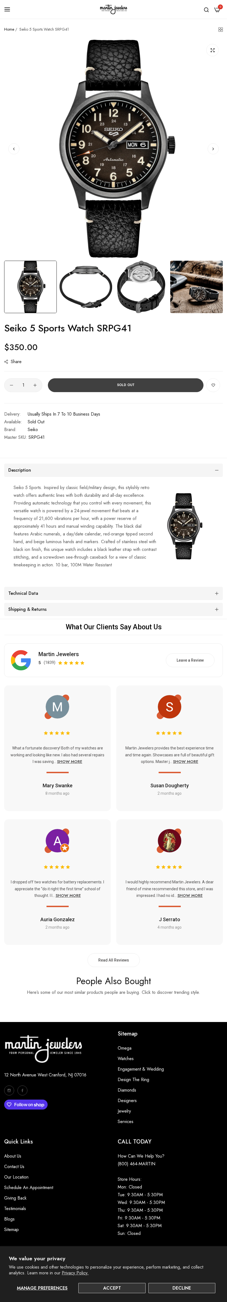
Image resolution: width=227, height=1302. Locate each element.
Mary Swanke (58, 785)
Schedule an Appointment (28, 1187)
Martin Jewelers (58, 654)
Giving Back (15, 1198)
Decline (181, 1288)
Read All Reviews (113, 960)
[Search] (206, 9)
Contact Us (14, 1166)
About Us (12, 1156)
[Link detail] (9, 1090)
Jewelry (124, 1111)
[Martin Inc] (113, 9)
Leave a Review (190, 660)
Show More (69, 761)
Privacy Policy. (75, 1273)
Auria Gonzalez (57, 919)
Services (125, 1121)
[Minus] (11, 385)
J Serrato (169, 919)
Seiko (33, 429)
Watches (126, 1058)
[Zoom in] (212, 50)
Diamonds (127, 1090)
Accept (112, 1288)
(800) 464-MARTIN (136, 1164)
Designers (127, 1100)
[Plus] (35, 385)
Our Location (16, 1177)
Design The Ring (133, 1079)
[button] (213, 148)
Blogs (9, 1219)
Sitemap (11, 1229)
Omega (124, 1048)
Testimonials (15, 1208)
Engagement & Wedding (141, 1069)
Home (9, 29)
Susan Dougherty (169, 785)
